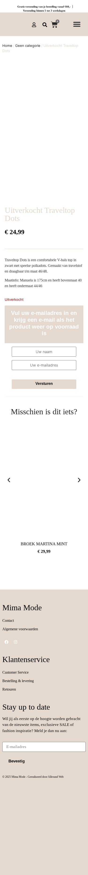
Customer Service (15, 672)
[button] (77, 24)
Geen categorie (27, 46)
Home (7, 46)
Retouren (9, 689)
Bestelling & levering (18, 681)
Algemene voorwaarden (20, 629)
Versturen (44, 384)
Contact (8, 621)
